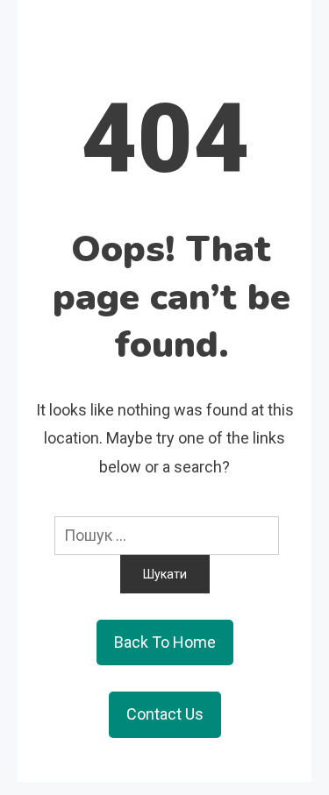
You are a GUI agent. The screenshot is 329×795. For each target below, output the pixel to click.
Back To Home (165, 642)
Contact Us (165, 714)
